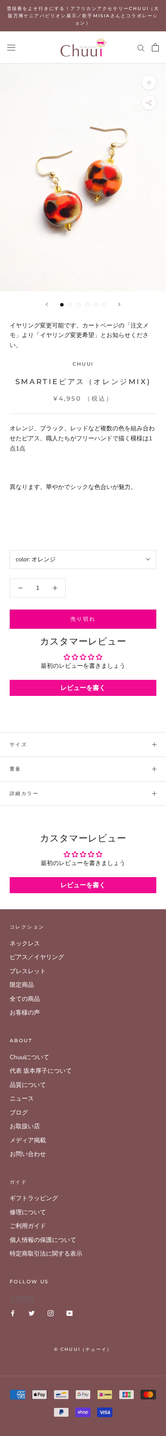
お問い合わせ (28, 1154)
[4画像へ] (87, 305)
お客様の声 (25, 1012)
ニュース (22, 1098)
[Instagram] (51, 1313)
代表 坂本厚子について (41, 1071)
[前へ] (47, 304)
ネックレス (25, 943)
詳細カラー (24, 793)
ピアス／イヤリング (37, 957)
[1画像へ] (62, 305)
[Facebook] (13, 1313)
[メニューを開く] (11, 47)
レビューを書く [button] (83, 687)
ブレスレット (28, 971)
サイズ (18, 744)
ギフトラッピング (34, 1198)
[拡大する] (149, 83)
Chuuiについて (29, 1057)
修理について (28, 1212)
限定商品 (22, 985)
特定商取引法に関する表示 (46, 1254)
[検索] (141, 47)
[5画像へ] (96, 305)
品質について (28, 1085)
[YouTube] (69, 1313)
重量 (15, 769)
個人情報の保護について (43, 1240)
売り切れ (83, 619)
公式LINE (22, 1299)
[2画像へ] (70, 305)
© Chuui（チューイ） (83, 1349)
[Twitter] (32, 1313)
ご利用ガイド (28, 1226)
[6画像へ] (104, 305)
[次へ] (119, 304)
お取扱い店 (25, 1126)
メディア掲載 (28, 1140)
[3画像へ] (79, 305)
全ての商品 (25, 999)
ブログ (19, 1113)
